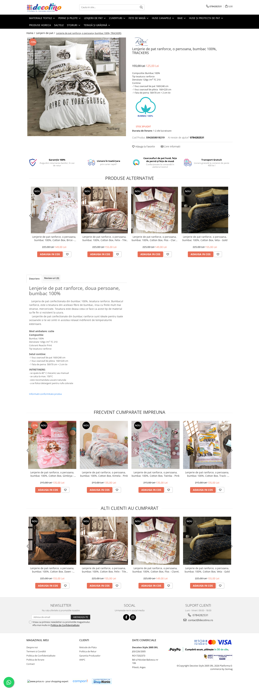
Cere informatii (171, 146)
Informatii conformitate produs (45, 394)
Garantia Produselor (89, 655)
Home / (31, 33)
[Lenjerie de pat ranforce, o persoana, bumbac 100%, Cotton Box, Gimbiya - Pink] (52, 445)
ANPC (82, 659)
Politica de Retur (87, 651)
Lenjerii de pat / (46, 33)
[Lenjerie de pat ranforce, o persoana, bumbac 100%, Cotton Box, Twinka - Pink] (155, 445)
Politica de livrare (35, 659)
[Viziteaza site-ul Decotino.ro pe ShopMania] (102, 681)
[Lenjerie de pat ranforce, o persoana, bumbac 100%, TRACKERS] (76, 87)
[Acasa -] (44, 7)
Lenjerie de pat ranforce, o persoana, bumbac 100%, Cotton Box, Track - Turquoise (207, 474)
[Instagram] (133, 617)
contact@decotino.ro (200, 620)
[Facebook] (126, 617)
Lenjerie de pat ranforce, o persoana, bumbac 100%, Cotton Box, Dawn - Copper (52, 570)
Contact (30, 663)
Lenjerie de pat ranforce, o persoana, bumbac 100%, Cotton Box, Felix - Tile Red (104, 238)
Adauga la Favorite (145, 146)
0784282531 (200, 615)
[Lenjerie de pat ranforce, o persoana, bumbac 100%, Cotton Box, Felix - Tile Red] (104, 210)
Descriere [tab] (34, 278)
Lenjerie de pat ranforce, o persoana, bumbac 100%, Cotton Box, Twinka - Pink (155, 474)
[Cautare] (141, 7)
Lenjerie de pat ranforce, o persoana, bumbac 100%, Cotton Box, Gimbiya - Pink (52, 474)
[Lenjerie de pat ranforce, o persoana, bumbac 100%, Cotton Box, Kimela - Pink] (104, 445)
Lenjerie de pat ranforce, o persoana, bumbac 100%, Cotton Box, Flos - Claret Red (155, 238)
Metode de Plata (88, 647)
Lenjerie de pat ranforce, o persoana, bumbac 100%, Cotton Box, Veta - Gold (204, 238)
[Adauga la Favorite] (67, 254)
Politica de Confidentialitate (65, 625)
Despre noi (32, 647)
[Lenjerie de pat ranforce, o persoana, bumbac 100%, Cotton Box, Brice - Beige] (54, 210)
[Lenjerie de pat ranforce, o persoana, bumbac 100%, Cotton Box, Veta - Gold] (204, 210)
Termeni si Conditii (36, 651)
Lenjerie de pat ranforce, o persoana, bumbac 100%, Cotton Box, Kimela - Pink (104, 474)
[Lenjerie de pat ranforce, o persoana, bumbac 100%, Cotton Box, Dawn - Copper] (52, 541)
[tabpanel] (76, 87)
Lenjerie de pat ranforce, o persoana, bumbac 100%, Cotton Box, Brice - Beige (54, 238)
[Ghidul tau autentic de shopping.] (80, 681)
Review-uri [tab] (51, 278)
